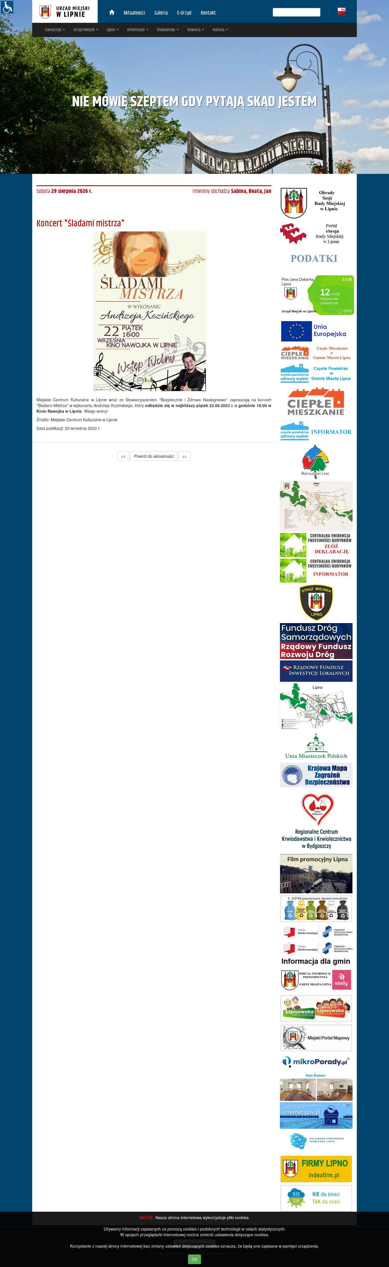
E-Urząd (184, 13)
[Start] (111, 13)
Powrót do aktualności (154, 456)
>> (184, 456)
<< (123, 456)
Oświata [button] (194, 29)
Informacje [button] (136, 29)
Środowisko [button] (166, 29)
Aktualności (134, 13)
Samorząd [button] (53, 29)
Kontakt (208, 13)
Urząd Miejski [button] (84, 29)
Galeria (161, 13)
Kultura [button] (219, 29)
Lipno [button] (111, 29)
